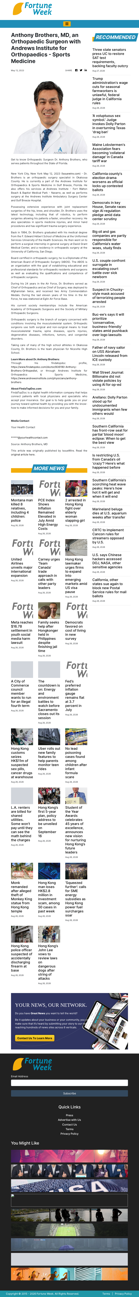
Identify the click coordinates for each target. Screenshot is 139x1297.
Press (69, 1115)
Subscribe (69, 1093)
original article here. (23, 454)
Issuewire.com (71, 173)
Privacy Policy (69, 1133)
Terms (70, 1129)
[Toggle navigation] (67, 23)
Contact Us (69, 1124)
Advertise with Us (69, 1119)
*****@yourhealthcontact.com (29, 437)
